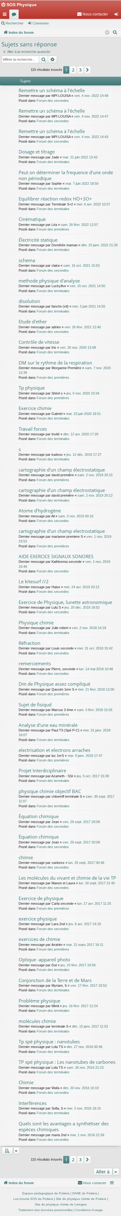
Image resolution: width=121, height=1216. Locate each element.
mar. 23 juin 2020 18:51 (83, 414)
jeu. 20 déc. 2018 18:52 (82, 607)
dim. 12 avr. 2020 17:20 (80, 434)
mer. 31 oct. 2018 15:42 (95, 648)
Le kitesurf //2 (34, 581)
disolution (29, 301)
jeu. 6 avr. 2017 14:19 (85, 924)
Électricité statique (38, 240)
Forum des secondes (53, 100)
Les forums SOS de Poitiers (33, 1199)
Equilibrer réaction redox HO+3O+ (55, 199)
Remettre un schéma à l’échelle (52, 90)
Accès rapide (5, 15)
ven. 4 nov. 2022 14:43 (91, 137)
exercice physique (38, 919)
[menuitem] (92, 14)
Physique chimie (36, 622)
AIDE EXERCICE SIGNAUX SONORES (56, 556)
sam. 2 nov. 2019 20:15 (95, 475)
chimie (26, 857)
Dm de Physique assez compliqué (54, 684)
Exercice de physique (41, 898)
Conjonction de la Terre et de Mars (55, 980)
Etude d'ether (33, 321)
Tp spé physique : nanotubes (49, 1041)
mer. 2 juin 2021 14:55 (88, 306)
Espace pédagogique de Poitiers (45, 1193)
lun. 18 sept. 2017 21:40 (97, 883)
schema (27, 260)
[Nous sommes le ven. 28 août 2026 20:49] (107, 32)
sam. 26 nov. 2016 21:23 (85, 1067)
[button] (87, 70)
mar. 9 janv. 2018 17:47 (85, 755)
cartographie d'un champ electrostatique (62, 531)
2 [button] (73, 70)
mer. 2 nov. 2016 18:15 (84, 1108)
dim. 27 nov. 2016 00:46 (84, 1047)
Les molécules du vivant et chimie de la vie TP (67, 878)
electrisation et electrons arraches (54, 750)
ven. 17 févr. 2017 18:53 (88, 985)
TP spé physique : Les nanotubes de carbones (67, 1062)
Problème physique (39, 1001)
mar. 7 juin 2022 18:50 (81, 183)
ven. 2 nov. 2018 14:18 (89, 628)
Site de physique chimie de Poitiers (81, 1199)
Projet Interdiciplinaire (42, 770)
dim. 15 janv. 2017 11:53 (90, 1026)
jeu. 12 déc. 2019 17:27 (83, 454)
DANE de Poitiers (84, 1193)
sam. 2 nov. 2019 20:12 (95, 495)
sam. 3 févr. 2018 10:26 (94, 710)
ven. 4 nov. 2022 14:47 (91, 116)
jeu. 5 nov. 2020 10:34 (82, 393)
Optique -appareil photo (44, 959)
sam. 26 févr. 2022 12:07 (79, 224)
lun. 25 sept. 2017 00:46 (86, 863)
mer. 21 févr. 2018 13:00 (96, 689)
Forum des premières (53, 229)
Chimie (26, 1082)
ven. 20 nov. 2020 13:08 (78, 347)
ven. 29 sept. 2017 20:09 (81, 822)
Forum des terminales (53, 162)
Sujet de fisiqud (35, 704)
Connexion (41, 23)
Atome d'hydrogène (40, 510)
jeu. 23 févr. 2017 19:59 (78, 965)
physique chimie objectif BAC (50, 791)
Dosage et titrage (37, 152)
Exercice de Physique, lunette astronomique (65, 602)
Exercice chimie (35, 408)
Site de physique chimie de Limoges (61, 1204)
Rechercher (15, 23)
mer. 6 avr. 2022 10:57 (93, 204)
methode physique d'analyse (49, 281)
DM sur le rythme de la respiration (55, 363)
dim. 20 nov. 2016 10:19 (81, 1088)
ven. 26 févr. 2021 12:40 (83, 327)
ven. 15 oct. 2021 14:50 (87, 286)
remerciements (35, 663)
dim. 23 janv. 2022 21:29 (99, 245)
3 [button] (80, 70)
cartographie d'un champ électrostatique (62, 470)
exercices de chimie (39, 939)
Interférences (33, 1103)
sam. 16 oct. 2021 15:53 (81, 265)
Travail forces (33, 429)
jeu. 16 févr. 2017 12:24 (80, 1006)
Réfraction (29, 643)
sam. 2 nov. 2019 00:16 (75, 516)
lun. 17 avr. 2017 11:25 (94, 903)
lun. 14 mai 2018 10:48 (96, 669)
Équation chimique (39, 816)
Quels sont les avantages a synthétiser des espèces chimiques (64, 1126)
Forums (15, 15)
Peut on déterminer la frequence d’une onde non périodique (66, 175)
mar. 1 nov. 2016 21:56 (87, 1135)
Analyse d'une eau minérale (48, 725)
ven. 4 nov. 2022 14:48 (91, 95)
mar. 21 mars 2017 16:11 (84, 944)
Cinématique (32, 219)
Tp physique (32, 388)
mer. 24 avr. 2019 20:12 (81, 587)
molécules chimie (37, 1021)
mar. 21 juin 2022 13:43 (80, 157)
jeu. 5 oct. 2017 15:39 (93, 776)
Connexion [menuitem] (117, 15)
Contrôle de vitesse (39, 342)
